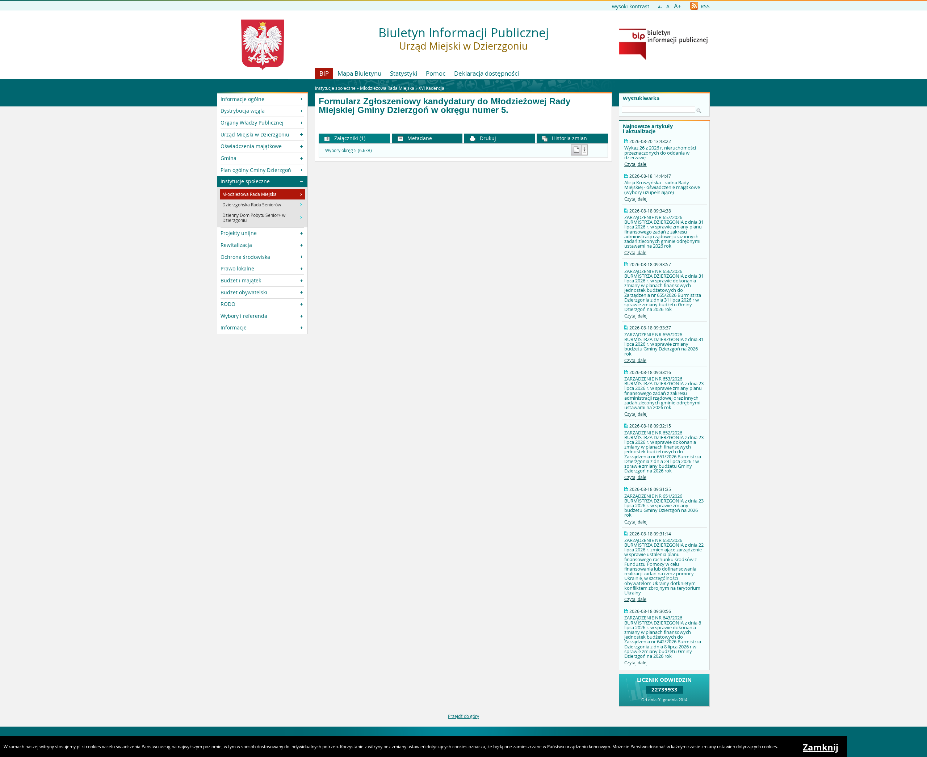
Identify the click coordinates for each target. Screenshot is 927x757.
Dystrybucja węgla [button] (243, 110)
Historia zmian (568, 138)
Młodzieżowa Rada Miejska (387, 88)
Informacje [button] (234, 327)
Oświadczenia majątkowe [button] (251, 146)
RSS (704, 6)
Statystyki (403, 73)
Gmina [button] (228, 158)
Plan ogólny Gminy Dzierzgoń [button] (256, 170)
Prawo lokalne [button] (237, 268)
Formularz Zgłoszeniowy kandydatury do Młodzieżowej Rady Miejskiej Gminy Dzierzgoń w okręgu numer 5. (444, 105)
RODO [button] (228, 303)
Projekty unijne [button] (239, 233)
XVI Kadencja (431, 88)
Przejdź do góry (463, 716)
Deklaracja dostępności (486, 73)
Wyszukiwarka (641, 98)
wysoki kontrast (630, 6)
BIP (324, 73)
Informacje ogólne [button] (242, 99)
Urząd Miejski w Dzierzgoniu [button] (255, 134)
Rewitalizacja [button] (236, 244)
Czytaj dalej (635, 164)
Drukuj (487, 138)
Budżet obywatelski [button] (244, 292)
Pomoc (435, 73)
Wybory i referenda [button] (244, 315)
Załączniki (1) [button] (349, 138)
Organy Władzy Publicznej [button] (252, 122)
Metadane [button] (419, 138)
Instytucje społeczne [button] (245, 181)
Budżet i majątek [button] (241, 280)
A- (660, 6)
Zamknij (820, 747)
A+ (677, 6)
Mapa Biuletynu (359, 73)
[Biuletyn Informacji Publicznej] (663, 58)
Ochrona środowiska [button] (245, 256)
